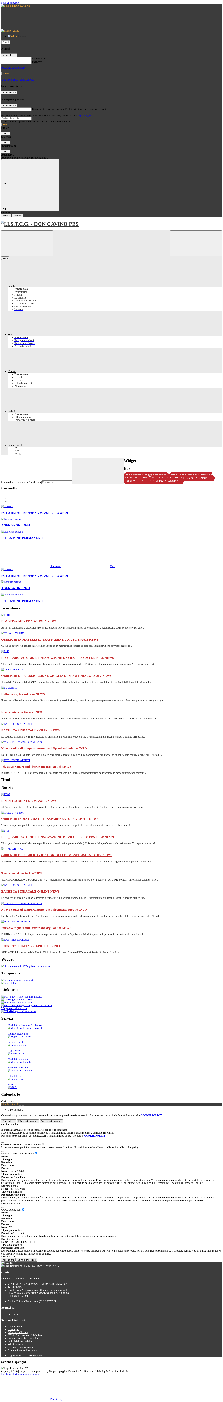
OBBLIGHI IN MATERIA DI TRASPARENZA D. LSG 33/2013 (49, 639)
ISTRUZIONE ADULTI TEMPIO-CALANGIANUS (154, 481)
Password (37, 61)
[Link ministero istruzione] (15, 5)
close (5, 258)
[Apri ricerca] (196, 243)
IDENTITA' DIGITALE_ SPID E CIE (31, 946)
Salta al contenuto (10, 2)
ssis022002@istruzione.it (41, 1290)
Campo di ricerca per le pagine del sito (21, 482)
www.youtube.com (11, 1209)
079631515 (18, 1287)
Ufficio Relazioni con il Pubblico (25, 1335)
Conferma (17, 215)
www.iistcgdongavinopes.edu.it (17, 1153)
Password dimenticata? (13, 67)
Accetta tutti (51, 1121)
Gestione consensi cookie (21, 1347)
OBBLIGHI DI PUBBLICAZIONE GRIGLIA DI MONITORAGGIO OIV (56, 675)
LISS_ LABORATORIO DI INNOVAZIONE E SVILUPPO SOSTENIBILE (57, 657)
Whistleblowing (16, 1344)
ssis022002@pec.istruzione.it (42, 1293)
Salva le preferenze (26, 1260)
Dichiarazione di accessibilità (23, 1338)
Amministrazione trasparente (22, 1350)
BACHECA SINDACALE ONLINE (30, 730)
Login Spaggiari (85, 115)
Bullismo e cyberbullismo (23, 694)
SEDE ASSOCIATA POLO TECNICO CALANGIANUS (182, 478)
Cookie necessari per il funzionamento (21, 1144)
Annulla (6, 215)
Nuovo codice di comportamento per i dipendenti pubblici (44, 748)
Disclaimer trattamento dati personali (20, 1374)
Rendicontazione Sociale (21, 712)
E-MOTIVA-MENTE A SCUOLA (29, 621)
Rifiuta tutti (28, 1121)
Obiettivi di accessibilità (20, 1341)
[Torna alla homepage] (111, 224)
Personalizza (9, 1121)
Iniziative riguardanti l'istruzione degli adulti (36, 766)
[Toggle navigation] (27, 243)
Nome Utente (39, 58)
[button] (31, 566)
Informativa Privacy (18, 1332)
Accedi (6, 42)
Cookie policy (15, 1326)
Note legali (13, 1329)
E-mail (35, 109)
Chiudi (5, 133)
